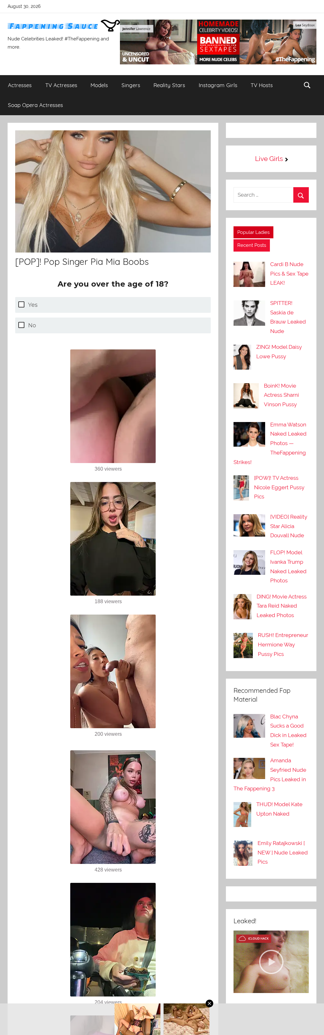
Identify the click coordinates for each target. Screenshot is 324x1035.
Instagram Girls (218, 85)
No (32, 325)
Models (99, 85)
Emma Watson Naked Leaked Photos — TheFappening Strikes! (270, 443)
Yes (33, 304)
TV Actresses (61, 85)
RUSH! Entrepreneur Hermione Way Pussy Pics (283, 644)
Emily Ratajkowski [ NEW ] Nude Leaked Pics (283, 852)
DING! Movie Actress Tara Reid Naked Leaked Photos (282, 606)
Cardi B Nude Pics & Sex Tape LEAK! (289, 273)
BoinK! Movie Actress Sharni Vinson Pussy (281, 395)
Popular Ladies (253, 232)
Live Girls (269, 159)
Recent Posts (251, 245)
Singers (131, 85)
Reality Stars (169, 85)
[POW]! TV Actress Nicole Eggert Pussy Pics (279, 487)
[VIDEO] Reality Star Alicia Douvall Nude (288, 526)
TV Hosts (262, 85)
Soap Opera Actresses (35, 105)
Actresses (20, 85)
